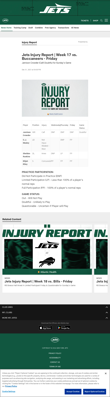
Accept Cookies (73, 391)
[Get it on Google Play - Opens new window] (64, 329)
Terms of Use (55, 366)
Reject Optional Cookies (95, 391)
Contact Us (55, 362)
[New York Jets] (55, 340)
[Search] (101, 20)
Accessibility (55, 358)
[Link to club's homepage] (5, 19)
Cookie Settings (8, 391)
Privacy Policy (55, 353)
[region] (55, 383)
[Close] (106, 373)
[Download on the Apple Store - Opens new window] (45, 328)
